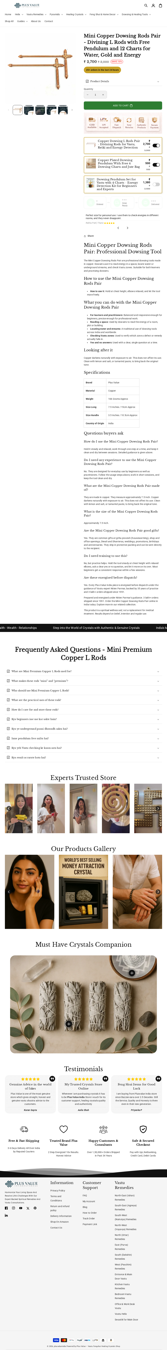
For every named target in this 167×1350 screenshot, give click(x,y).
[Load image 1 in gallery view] (18, 110)
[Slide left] (8, 110)
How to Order (90, 1212)
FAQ (85, 1195)
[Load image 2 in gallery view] (29, 110)
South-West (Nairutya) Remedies (125, 1217)
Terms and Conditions (56, 1198)
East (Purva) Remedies (121, 1247)
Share (91, 236)
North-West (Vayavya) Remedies (125, 1227)
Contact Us (56, 1227)
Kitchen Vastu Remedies (122, 1286)
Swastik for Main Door (126, 1319)
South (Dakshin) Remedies (123, 1256)
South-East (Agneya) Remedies (126, 1207)
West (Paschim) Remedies (123, 1266)
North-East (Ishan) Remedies (125, 1197)
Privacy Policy (57, 1190)
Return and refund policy (60, 1208)
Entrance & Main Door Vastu (123, 1276)
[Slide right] (72, 110)
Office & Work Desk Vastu (125, 1306)
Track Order (89, 1218)
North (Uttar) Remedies (122, 1237)
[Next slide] (127, 228)
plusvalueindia (60, 1346)
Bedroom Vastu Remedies (123, 1296)
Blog (85, 1207)
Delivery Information (61, 1216)
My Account (89, 1201)
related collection (127, 604)
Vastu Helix (121, 1314)
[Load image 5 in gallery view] (63, 110)
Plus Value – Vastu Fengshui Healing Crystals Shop (98, 1346)
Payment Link (90, 1224)
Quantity (88, 89)
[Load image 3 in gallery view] (40, 110)
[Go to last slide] (118, 228)
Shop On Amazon (59, 1221)
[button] (146, 5)
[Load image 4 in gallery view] (51, 110)
